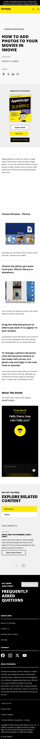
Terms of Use (6, 703)
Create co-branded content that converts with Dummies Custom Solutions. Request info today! (20, 2)
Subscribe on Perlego (20, 140)
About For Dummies (8, 623)
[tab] (19, 509)
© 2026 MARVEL (7, 737)
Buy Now (19, 134)
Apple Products (8, 400)
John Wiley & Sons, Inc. (28, 725)
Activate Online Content (9, 634)
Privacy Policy (6, 709)
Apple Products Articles (14, 29)
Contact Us (5, 629)
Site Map (4, 640)
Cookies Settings (7, 714)
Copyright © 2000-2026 (9, 725)
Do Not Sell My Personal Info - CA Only (15, 720)
